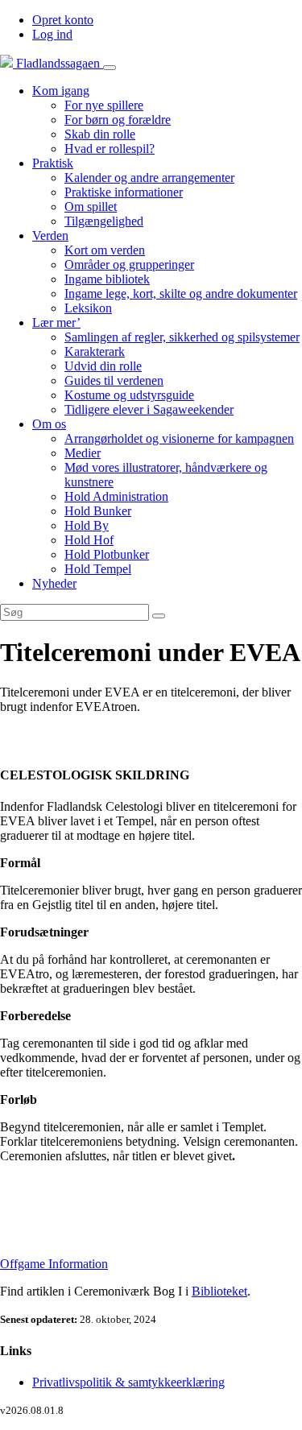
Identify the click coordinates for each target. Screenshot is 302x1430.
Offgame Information (54, 1264)
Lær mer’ (56, 322)
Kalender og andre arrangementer (149, 177)
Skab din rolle (99, 134)
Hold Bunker (97, 511)
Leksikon (88, 308)
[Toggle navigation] (109, 67)
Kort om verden (104, 250)
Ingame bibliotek (107, 279)
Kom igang (60, 90)
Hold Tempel (97, 569)
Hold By (86, 525)
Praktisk (52, 163)
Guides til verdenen (113, 380)
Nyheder (54, 583)
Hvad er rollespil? (109, 148)
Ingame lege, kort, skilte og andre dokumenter (180, 293)
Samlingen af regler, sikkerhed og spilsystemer (182, 337)
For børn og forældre (117, 119)
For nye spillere (103, 105)
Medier (82, 453)
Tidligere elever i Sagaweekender (149, 409)
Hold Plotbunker (106, 554)
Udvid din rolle (103, 366)
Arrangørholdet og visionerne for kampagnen (179, 438)
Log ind (52, 34)
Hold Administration (116, 496)
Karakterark (94, 351)
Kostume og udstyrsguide (129, 395)
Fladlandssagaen (58, 63)
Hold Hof (89, 540)
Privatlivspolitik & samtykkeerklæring (128, 1382)
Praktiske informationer (123, 192)
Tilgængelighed (103, 221)
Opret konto (62, 20)
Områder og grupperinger (129, 264)
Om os (49, 424)
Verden (50, 235)
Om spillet (90, 206)
